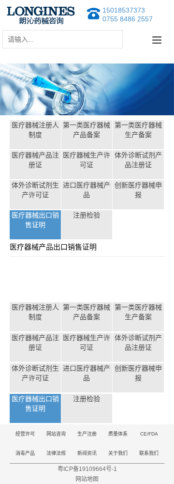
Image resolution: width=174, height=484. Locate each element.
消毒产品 (25, 453)
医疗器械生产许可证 (86, 160)
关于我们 (118, 453)
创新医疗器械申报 (138, 190)
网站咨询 (56, 434)
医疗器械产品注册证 (35, 160)
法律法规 (56, 453)
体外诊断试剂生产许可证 (35, 190)
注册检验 (86, 215)
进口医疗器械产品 (86, 190)
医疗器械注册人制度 (35, 130)
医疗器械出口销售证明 (35, 220)
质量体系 (118, 434)
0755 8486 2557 (127, 19)
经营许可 (25, 434)
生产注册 (87, 434)
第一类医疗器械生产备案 (138, 130)
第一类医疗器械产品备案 (86, 130)
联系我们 (149, 453)
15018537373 (123, 10)
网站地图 (87, 479)
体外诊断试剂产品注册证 (138, 160)
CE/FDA (149, 434)
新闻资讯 (87, 453)
